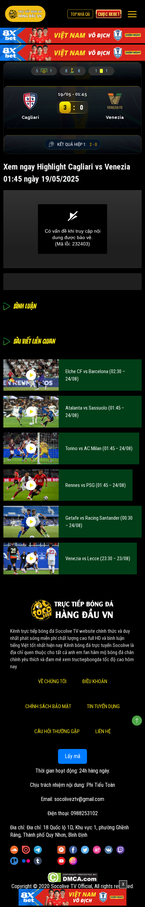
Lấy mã (72, 756)
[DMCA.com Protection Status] (73, 877)
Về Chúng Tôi (52, 681)
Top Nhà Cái (80, 14)
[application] (72, 229)
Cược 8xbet (108, 14)
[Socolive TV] (25, 14)
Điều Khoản (94, 681)
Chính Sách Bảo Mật (48, 706)
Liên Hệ (103, 731)
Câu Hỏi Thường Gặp (57, 731)
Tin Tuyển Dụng (103, 706)
